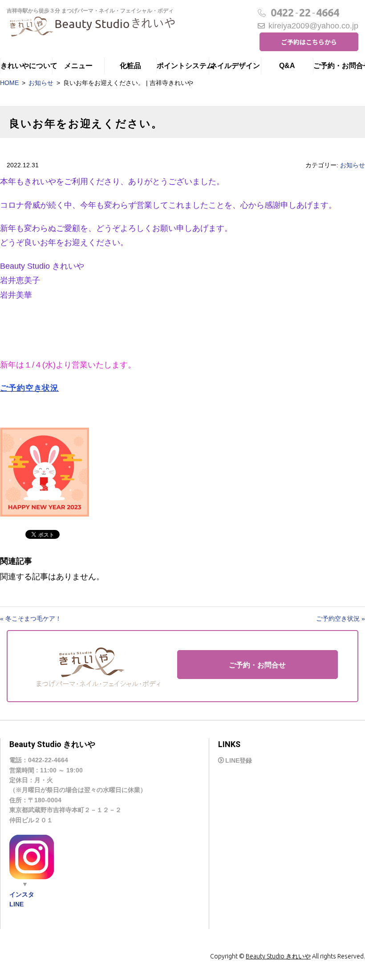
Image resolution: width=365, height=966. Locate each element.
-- (305, 13)
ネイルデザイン (235, 65)
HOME (9, 82)
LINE (16, 904)
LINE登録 (238, 760)
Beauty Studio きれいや (278, 956)
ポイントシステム (182, 65)
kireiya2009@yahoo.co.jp (313, 25)
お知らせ (40, 82)
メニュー (78, 65)
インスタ (21, 894)
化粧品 (130, 65)
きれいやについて (26, 65)
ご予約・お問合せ (339, 65)
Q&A (287, 65)
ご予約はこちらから (309, 41)
